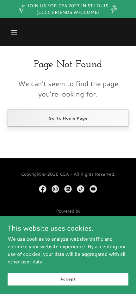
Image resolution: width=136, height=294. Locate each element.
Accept (68, 279)
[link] (42, 189)
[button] (14, 32)
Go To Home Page (68, 118)
